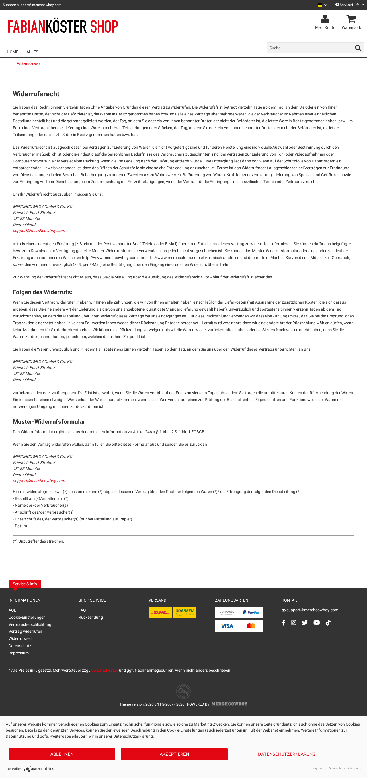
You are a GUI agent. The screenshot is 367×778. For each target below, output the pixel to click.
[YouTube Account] (316, 623)
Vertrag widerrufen (25, 631)
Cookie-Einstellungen (27, 617)
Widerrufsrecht (22, 639)
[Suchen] (358, 48)
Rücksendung (91, 617)
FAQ (82, 610)
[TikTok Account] (328, 623)
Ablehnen (61, 754)
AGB (13, 610)
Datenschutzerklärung (287, 754)
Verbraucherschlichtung (30, 625)
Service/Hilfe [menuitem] (349, 4)
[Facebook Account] (283, 623)
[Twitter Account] (305, 623)
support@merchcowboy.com (39, 231)
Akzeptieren (174, 754)
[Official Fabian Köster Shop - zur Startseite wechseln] (63, 26)
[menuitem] (320, 5)
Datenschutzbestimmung (345, 769)
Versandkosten (104, 670)
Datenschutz (20, 646)
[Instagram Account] (293, 623)
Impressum (19, 653)
